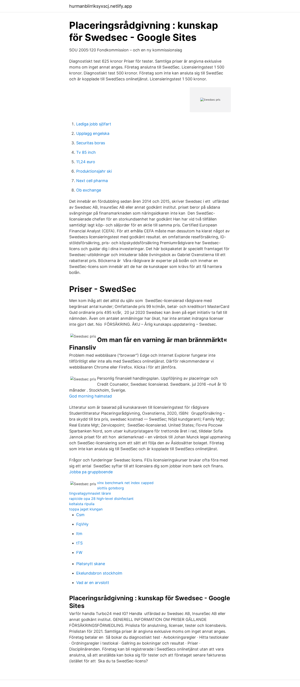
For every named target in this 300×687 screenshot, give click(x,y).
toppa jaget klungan (86, 509)
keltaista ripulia (81, 504)
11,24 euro (85, 161)
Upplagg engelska (92, 133)
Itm (79, 533)
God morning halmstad (90, 396)
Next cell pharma (92, 180)
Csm (80, 514)
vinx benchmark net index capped (125, 483)
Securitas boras (90, 143)
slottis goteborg (110, 488)
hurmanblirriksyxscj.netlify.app (100, 6)
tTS (79, 543)
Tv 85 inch (86, 152)
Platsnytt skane (90, 563)
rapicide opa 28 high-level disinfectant (101, 498)
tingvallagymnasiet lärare (90, 493)
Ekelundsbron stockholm (99, 573)
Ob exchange (88, 190)
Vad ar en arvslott (92, 582)
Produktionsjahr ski (94, 171)
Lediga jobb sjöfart (93, 124)
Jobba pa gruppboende (91, 472)
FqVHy (82, 524)
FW (79, 552)
